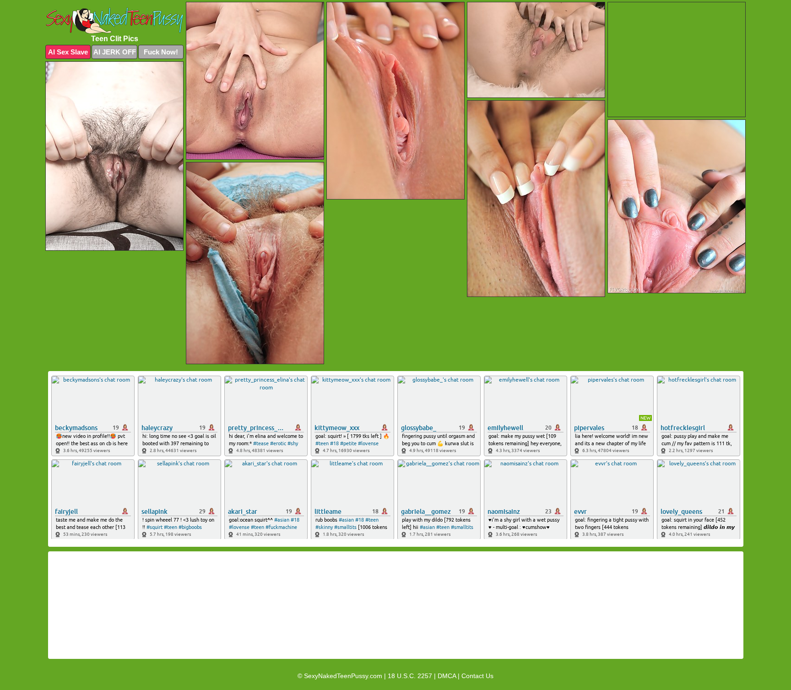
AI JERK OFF (114, 52)
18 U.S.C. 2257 (410, 675)
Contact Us (477, 675)
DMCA (447, 675)
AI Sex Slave (68, 52)
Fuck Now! (161, 52)
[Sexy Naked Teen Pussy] (114, 20)
